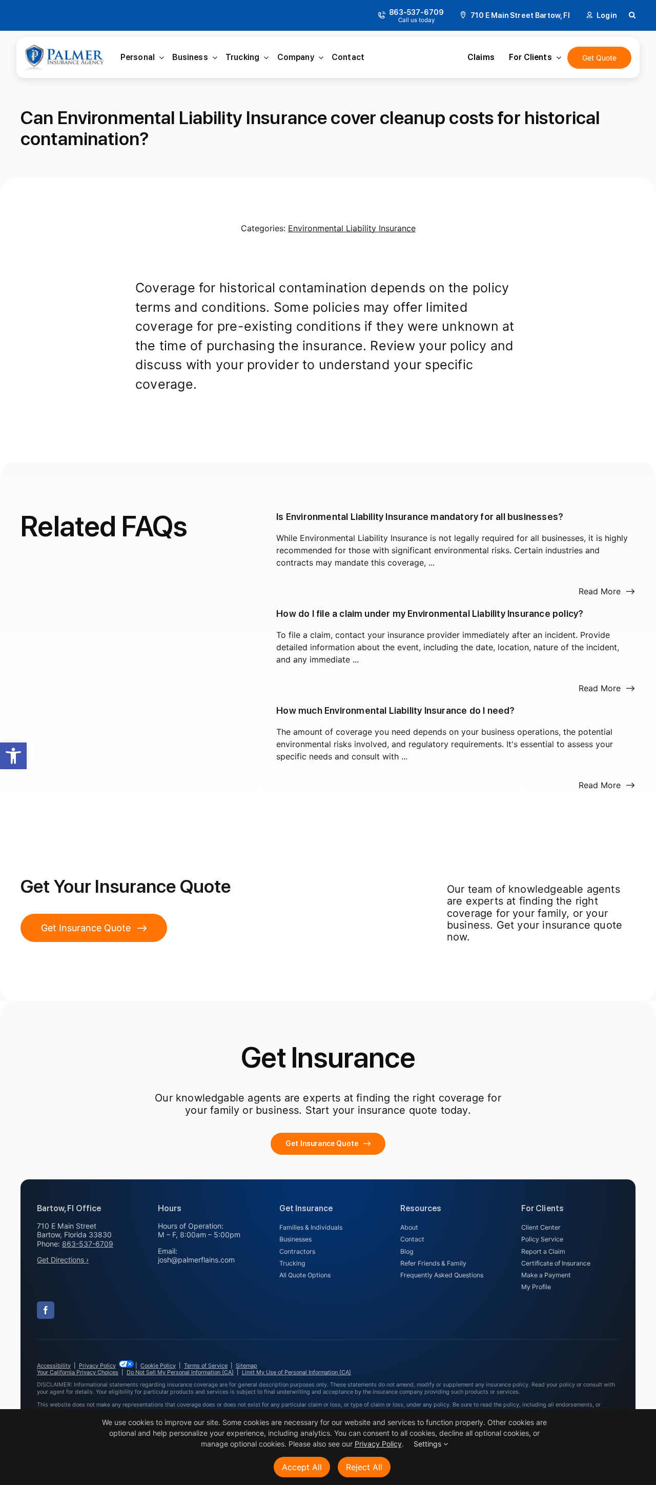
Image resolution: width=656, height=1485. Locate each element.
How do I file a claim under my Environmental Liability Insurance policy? (429, 613)
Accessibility (54, 1365)
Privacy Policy (97, 1365)
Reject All (364, 1467)
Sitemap (246, 1365)
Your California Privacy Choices (77, 1372)
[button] (13, 755)
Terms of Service (206, 1365)
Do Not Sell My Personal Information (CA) (180, 1372)
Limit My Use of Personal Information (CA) (296, 1372)
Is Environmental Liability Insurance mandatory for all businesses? (419, 516)
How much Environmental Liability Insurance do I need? (395, 710)
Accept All (302, 1467)
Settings (428, 1443)
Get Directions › (63, 1259)
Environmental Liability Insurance (352, 228)
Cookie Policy (158, 1365)
